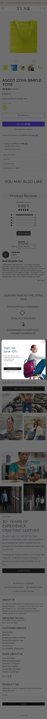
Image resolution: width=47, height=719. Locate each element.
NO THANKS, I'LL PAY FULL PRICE (12, 371)
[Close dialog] (43, 341)
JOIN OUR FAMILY (12, 368)
